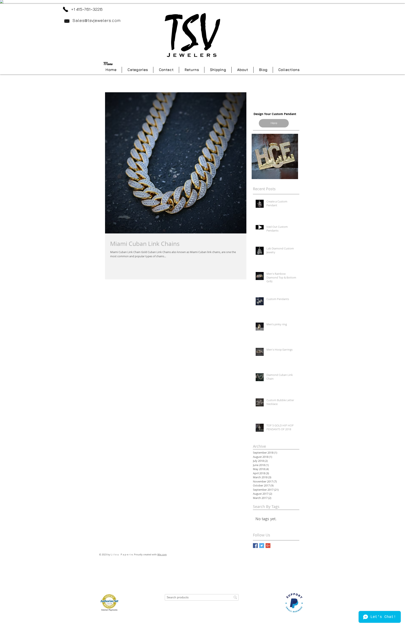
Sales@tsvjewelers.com (96, 20)
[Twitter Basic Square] (261, 545)
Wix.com (162, 554)
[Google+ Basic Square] (268, 545)
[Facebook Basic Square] (255, 545)
